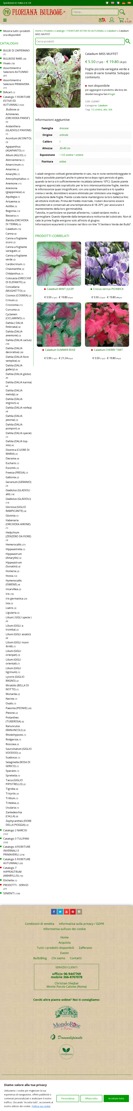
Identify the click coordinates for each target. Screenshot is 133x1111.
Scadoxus (11, 757)
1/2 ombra (96, 109)
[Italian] (107, 3)
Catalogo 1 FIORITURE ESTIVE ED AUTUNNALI (79, 30)
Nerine (10, 698)
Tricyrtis (11, 793)
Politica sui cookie (41, 1106)
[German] (123, 3)
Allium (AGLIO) (14, 155)
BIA (110, 109)
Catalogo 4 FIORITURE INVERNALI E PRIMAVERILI (16, 850)
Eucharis (11, 463)
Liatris (9, 608)
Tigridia (10, 789)
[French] (118, 3)
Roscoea (11, 744)
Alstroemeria (13, 160)
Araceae (64, 128)
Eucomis (11, 468)
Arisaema (11, 201)
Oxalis (9, 703)
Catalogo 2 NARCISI (15, 830)
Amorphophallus (16, 179)
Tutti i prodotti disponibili (55, 948)
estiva (63, 161)
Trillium (10, 798)
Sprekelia (11, 775)
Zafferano (85, 948)
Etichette (8, 880)
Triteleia (11, 803)
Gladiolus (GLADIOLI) (18, 499)
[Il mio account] (112, 21)
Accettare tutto (116, 1098)
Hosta (9, 576)
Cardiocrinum (14, 264)
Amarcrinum (13, 164)
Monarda (11, 694)
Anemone (11, 183)
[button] (76, 53)
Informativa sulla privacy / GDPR (81, 924)
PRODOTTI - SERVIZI (15, 885)
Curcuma (11, 309)
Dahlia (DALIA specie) (18, 433)
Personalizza (67, 1098)
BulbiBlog (40, 958)
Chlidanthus (13, 273)
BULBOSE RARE (12, 58)
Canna (9, 233)
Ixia (8, 603)
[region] (66, 1095)
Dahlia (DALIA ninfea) (19, 407)
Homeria (11, 571)
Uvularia (11, 807)
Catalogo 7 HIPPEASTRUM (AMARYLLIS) (12, 871)
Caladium (112, 30)
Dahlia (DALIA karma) (19, 382)
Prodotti (48, 30)
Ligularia (11, 612)
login (112, 94)
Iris (8, 594)
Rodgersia (12, 739)
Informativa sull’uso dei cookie (64, 929)
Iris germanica (14, 598)
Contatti (76, 958)
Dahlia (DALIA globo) (18, 374)
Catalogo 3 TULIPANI (16, 838)
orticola (64, 135)
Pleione (10, 713)
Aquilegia (11, 197)
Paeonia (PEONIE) (16, 708)
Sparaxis (11, 771)
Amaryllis (11, 174)
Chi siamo (58, 958)
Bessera (11, 215)
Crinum (10, 300)
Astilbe (10, 206)
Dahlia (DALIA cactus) (18, 340)
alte (105, 109)
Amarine (11, 169)
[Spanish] (129, 3)
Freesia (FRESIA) (15, 472)
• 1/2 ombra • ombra (71, 155)
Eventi (64, 953)
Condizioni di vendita (39, 924)
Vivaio (7, 63)
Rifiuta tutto (91, 1098)
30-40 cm (65, 148)
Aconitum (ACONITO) (18, 138)
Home (38, 30)
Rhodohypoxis (14, 735)
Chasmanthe (13, 269)
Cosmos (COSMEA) (17, 295)
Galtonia (11, 477)
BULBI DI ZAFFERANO (16, 50)
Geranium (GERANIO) (18, 482)
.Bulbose (11, 109)
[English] (112, 3)
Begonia (11, 211)
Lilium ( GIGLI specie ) (18, 617)
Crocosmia (12, 305)
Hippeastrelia (14, 549)
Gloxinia (10, 515)
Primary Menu (5, 20)
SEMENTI (9, 893)
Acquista (65, 942)
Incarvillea (12, 589)
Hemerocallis (13, 544)
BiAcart (7, 92)
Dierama (11, 458)
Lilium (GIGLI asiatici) (18, 634)
